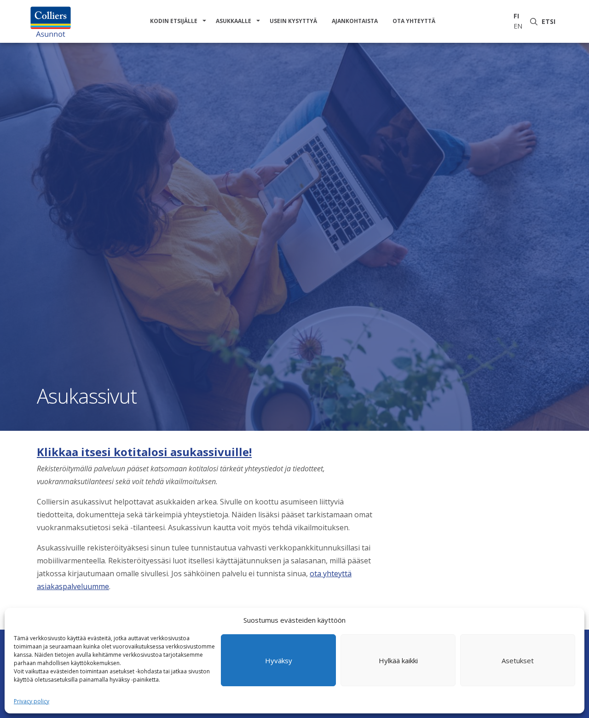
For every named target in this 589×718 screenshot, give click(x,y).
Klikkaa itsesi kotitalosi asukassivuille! (144, 451)
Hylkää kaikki (398, 660)
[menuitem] (175, 21)
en (518, 26)
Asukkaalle (233, 21)
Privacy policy (31, 701)
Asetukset (518, 660)
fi (516, 16)
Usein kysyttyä (293, 21)
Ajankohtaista (355, 21)
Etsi (550, 21)
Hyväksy (278, 660)
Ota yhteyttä (414, 21)
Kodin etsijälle (173, 21)
